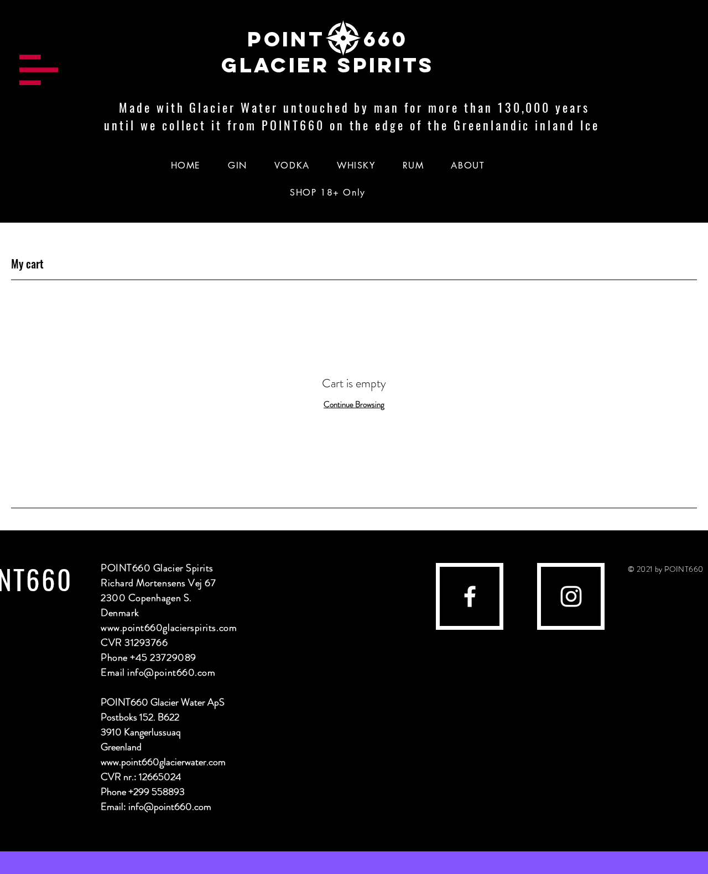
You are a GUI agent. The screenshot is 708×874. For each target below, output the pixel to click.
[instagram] (571, 596)
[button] (38, 70)
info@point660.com (171, 672)
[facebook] (470, 596)
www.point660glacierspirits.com (169, 627)
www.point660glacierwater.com (163, 762)
